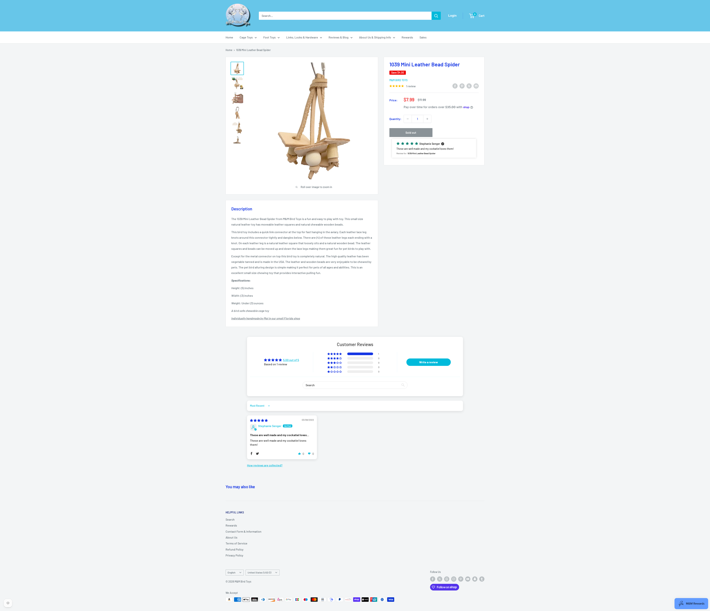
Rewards (407, 37)
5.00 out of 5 (291, 360)
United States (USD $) (259, 572)
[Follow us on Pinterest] (460, 579)
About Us (231, 537)
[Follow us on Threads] (446, 579)
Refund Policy (235, 549)
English (231, 572)
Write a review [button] (428, 362)
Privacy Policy (234, 555)
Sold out (410, 132)
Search (230, 519)
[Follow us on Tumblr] (481, 579)
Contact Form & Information (243, 531)
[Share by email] (476, 86)
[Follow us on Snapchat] (474, 579)
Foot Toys (269, 37)
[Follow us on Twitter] (439, 579)
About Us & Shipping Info (375, 37)
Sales (423, 37)
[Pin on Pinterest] (462, 86)
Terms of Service (236, 543)
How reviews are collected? (265, 465)
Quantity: (395, 119)
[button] (434, 148)
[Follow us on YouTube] (467, 579)
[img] (259, 420)
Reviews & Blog (339, 37)
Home (229, 37)
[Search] (436, 16)
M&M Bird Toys (398, 80)
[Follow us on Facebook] (432, 579)
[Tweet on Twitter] (469, 86)
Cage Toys (246, 37)
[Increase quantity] (427, 119)
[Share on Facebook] (455, 86)
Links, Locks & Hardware (302, 37)
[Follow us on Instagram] (453, 579)
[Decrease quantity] (408, 119)
